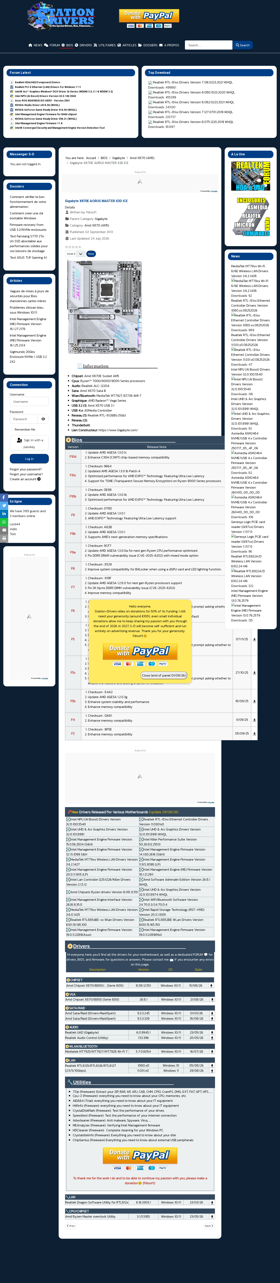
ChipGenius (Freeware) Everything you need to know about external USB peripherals (133, 1139)
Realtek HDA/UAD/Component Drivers (37, 82)
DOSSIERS (150, 45)
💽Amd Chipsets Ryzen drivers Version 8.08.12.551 (102, 891)
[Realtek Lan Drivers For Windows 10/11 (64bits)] (212, 1065)
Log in (29, 458)
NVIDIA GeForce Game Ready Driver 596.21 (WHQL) (46, 118)
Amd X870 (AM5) (96, 225)
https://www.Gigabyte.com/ (118, 430)
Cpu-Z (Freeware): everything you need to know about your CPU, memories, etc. (130, 1095)
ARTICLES (129, 45)
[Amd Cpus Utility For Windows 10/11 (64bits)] (212, 1216)
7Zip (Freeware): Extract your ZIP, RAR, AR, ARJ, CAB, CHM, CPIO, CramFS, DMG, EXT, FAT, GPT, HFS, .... (142, 1091)
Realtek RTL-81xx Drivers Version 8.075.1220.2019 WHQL (193, 121)
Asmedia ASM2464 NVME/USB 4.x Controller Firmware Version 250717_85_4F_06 (249, 440)
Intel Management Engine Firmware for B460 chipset (46, 114)
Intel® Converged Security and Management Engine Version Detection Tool (60, 127)
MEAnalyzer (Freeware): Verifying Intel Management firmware (116, 1125)
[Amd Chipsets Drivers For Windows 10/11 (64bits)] (211, 985)
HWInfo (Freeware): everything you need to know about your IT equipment (126, 1105)
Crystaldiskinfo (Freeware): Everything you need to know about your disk (124, 1135)
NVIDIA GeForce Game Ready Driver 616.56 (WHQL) (46, 109)
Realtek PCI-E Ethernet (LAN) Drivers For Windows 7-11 (48, 87)
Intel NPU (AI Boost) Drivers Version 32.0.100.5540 (45, 96)
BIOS (69, 45)
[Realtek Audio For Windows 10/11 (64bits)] (212, 1032)
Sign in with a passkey (33, 443)
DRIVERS (86, 45)
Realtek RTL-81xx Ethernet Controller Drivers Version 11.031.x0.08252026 (250, 339)
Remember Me (25, 429)
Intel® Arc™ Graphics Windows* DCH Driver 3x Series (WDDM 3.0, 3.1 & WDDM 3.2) (64, 91)
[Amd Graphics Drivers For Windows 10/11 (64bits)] (212, 999)
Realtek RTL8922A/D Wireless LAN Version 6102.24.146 (246, 561)
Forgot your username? (26, 474)
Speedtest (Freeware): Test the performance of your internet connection (125, 1115)
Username (17, 394)
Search (245, 45)
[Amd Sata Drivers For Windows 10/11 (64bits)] (212, 1013)
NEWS (38, 45)
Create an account (23, 479)
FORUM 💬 (200, 954)
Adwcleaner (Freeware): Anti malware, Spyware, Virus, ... (112, 1120)
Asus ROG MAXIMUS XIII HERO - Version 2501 (42, 100)
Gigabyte (101, 218)
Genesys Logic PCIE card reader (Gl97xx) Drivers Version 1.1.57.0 (248, 526)
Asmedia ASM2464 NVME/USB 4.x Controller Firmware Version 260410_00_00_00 (249, 485)
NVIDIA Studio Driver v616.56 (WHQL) (37, 105)
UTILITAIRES (107, 45)
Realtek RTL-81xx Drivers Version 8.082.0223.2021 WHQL (193, 102)
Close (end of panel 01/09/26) (164, 675)
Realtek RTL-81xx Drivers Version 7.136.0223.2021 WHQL (193, 82)
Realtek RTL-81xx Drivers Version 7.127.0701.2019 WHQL (193, 111)
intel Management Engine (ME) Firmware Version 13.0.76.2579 (249, 595)
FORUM (55, 45)
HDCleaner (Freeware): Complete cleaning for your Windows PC (118, 1130)
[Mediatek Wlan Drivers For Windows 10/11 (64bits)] (212, 1051)
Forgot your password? (26, 469)
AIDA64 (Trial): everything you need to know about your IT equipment (123, 1100)
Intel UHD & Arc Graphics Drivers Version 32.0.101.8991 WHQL (248, 403)
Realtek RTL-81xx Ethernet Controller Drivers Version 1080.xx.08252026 (250, 305)
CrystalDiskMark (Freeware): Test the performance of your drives (118, 1110)
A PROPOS (171, 45)
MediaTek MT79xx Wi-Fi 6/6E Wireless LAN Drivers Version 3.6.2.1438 (249, 271)
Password (16, 411)
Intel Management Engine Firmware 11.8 (38, 123)
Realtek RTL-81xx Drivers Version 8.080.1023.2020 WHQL (194, 92)
